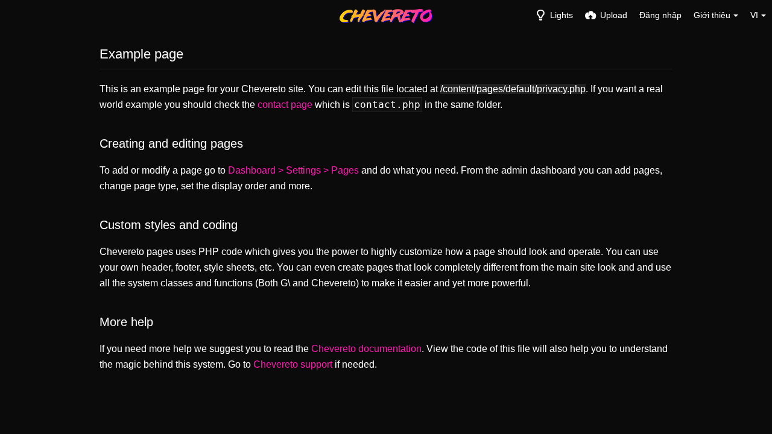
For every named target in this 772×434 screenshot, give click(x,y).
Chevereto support (292, 364)
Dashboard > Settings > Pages (293, 170)
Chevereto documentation (366, 349)
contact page (285, 104)
